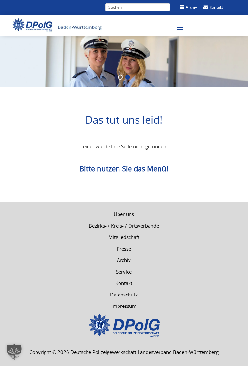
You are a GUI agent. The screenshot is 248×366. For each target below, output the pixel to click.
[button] (14, 352)
